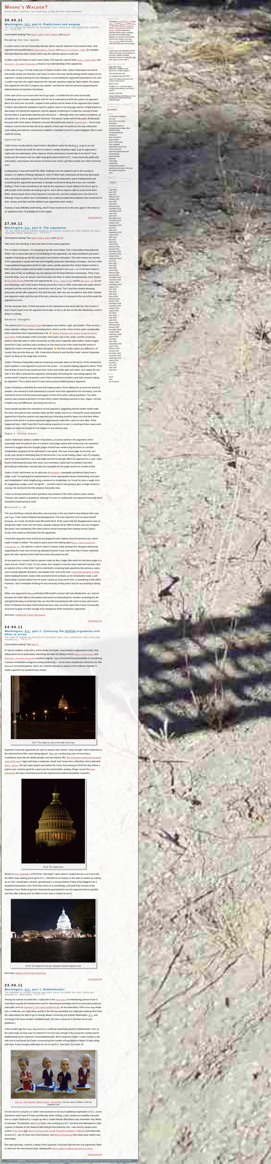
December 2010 (115, 277)
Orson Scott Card (115, 149)
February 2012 (114, 247)
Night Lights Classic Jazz (117, 147)
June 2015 (113, 213)
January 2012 (114, 249)
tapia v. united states (79, 27)
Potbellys (80, 1131)
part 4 (54, 34)
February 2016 (114, 206)
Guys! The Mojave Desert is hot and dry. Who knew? (121, 80)
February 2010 (114, 299)
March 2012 (113, 244)
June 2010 (113, 289)
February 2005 (114, 348)
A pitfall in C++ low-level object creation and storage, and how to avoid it (121, 88)
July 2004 (112, 363)
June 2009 (113, 315)
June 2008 (113, 341)
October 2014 (114, 223)
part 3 (48, 34)
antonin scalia (20, 231)
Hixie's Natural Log (115, 142)
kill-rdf (38, 1123)
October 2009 (114, 308)
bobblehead (14, 992)
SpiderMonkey (120, 28)
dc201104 (18, 27)
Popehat (112, 159)
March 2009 (113, 323)
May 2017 (113, 195)
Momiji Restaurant (63, 1135)
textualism (55, 472)
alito (11, 231)
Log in (111, 377)
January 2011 (114, 275)
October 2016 (114, 199)
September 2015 (115, 211)
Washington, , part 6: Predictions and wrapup (42, 24)
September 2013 (115, 232)
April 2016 (113, 204)
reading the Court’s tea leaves (30, 615)
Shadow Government (117, 166)
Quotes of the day (115, 93)
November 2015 (115, 209)
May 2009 (113, 318)
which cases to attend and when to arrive (72, 1148)
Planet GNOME (114, 154)
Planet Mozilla (114, 156)
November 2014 (115, 221)
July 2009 (112, 313)
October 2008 (114, 332)
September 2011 (115, 258)
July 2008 (112, 339)
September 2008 (115, 334)
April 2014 (113, 230)
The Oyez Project (15, 281)
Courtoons (113, 135)
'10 (112, 24)
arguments (10, 773)
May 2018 (113, 190)
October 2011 (114, 256)
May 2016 (113, 202)
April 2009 (113, 320)
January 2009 (114, 327)
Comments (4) (95, 217)
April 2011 (113, 268)
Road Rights (113, 161)
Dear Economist (115, 137)
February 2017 (114, 197)
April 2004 (113, 370)
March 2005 (113, 346)
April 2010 (113, 294)
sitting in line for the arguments (30, 973)
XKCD (110, 173)
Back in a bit (113, 84)
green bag (36, 992)
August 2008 (114, 337)
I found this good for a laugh (85, 572)
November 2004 (115, 356)
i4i (48, 231)
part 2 (41, 34)
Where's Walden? (26, 7)
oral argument (45, 27)
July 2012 (112, 240)
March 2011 (113, 270)
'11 (123, 24)
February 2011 (114, 273)
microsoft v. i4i (33, 27)
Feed (110, 379)
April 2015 (113, 216)
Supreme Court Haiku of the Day (121, 168)
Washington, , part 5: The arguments (35, 227)
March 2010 (113, 296)
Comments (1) (95, 621)
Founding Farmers (65, 1131)
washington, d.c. (30, 233)
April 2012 (113, 242)
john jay (56, 992)
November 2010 (115, 280)
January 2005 (114, 351)
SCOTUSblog (113, 163)
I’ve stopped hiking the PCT (119, 76)
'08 (128, 22)
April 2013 (113, 237)
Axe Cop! (112, 119)
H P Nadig (67, 1160)
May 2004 (113, 368)
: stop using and (119, 69)
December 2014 (115, 218)
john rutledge (65, 992)
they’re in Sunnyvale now (41, 1131)
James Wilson (56, 1102)
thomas (19, 233)
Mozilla (111, 30)
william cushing (25, 994)
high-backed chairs (32, 325)
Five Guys (18, 1131)
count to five (80, 122)
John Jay (18, 1102)
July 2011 (112, 261)
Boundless (113, 123)
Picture (75, 1160)
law (24, 27)
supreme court (64, 27)
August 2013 (114, 235)
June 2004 (113, 365)
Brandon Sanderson (116, 126)
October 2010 (114, 282)
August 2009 (114, 311)
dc (28, 231)
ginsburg (42, 231)
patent (59, 637)
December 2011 (115, 251)
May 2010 (113, 292)
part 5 (66, 34)
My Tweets (112, 109)
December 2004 (115, 353)
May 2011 (112, 266)
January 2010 (114, 301)
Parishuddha (56, 1160)
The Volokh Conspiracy (117, 170)
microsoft (57, 231)
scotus (54, 27)
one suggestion (22, 874)
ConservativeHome (116, 133)
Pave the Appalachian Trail (119, 152)
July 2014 (112, 228)
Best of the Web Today (117, 121)
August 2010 (114, 287)
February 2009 (114, 325)
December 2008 (115, 330)
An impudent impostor (117, 116)
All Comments (114, 382)
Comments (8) (95, 979)
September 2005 (115, 344)
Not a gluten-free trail (117, 73)
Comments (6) (95, 1154)
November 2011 (115, 254)
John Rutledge (29, 1102)
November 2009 (115, 306)
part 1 (34, 34)
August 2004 (114, 360)
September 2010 (115, 285)
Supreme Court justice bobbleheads (42, 1007)
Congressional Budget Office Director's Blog (119, 129)
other (92, 769)
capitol (12, 637)
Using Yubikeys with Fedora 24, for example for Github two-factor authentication (122, 98)
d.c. (11, 27)
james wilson (46, 992)
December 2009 (115, 303)
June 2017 (113, 192)
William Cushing (42, 1102)
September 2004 (115, 358)
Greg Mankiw (114, 140)
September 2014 (115, 225)
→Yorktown (128, 26)
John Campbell (114, 144)
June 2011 (113, 263)
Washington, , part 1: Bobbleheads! (35, 989)
